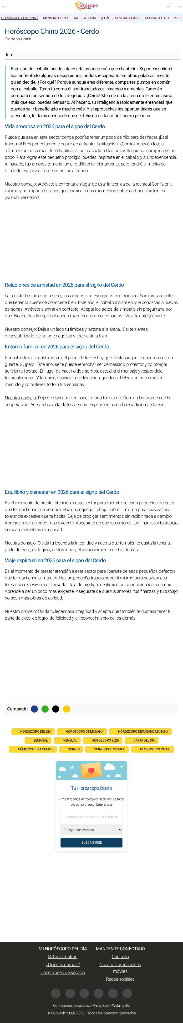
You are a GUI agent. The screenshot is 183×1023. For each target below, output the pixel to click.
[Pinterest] (99, 993)
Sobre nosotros (62, 956)
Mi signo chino (157, 18)
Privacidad (101, 1005)
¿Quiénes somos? (63, 964)
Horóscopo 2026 (105, 740)
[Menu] (4, 6)
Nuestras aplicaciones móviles (120, 968)
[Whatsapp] (45, 709)
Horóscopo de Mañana (84, 731)
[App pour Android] (127, 993)
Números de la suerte (35, 749)
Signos (73, 749)
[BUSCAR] (179, 6)
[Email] (66, 709)
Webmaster (121, 1005)
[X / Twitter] (70, 993)
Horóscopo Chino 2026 (19, 18)
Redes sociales (120, 979)
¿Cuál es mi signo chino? (120, 18)
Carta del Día (144, 740)
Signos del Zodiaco (109, 749)
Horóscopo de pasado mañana (143, 731)
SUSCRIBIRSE (91, 842)
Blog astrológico (155, 749)
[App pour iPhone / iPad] (113, 993)
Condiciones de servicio (63, 972)
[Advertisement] (91, 241)
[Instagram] (84, 993)
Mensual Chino (55, 18)
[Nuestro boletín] (168, 6)
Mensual (70, 740)
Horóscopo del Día (35, 731)
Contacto (120, 956)
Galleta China (84, 18)
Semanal (40, 740)
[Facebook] (34, 709)
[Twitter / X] (56, 709)
